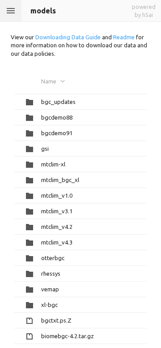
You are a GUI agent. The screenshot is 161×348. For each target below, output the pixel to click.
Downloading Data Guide (68, 37)
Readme (124, 37)
